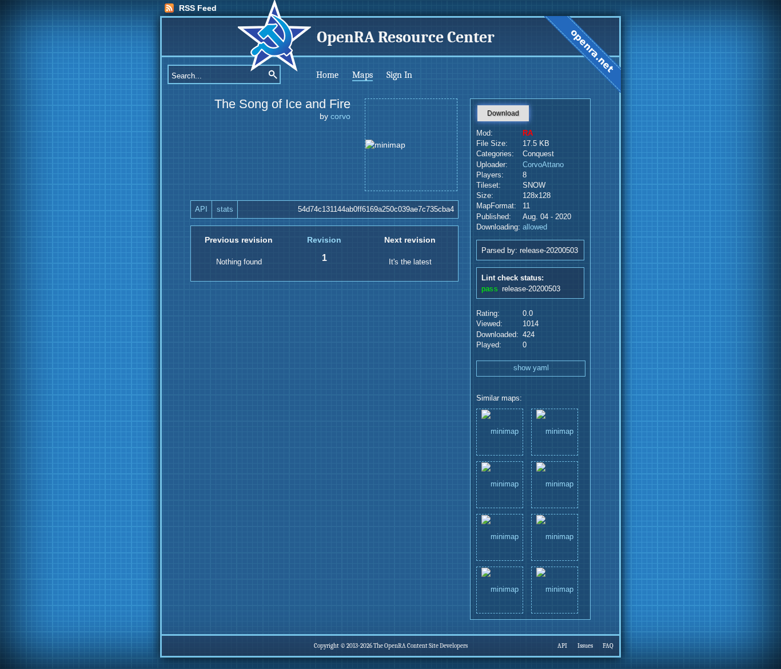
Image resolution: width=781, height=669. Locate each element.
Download (503, 113)
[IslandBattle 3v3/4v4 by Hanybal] (500, 536)
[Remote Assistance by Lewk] (554, 589)
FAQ (608, 646)
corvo (340, 116)
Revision (324, 239)
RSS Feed (198, 8)
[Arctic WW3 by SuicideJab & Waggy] (500, 589)
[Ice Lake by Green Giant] (500, 484)
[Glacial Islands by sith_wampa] (500, 431)
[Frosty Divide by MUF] (554, 431)
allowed (535, 227)
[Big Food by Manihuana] (554, 536)
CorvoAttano (543, 165)
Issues (585, 646)
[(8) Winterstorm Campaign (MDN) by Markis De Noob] (554, 484)
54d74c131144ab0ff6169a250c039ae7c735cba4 (376, 209)
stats (225, 209)
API (201, 209)
